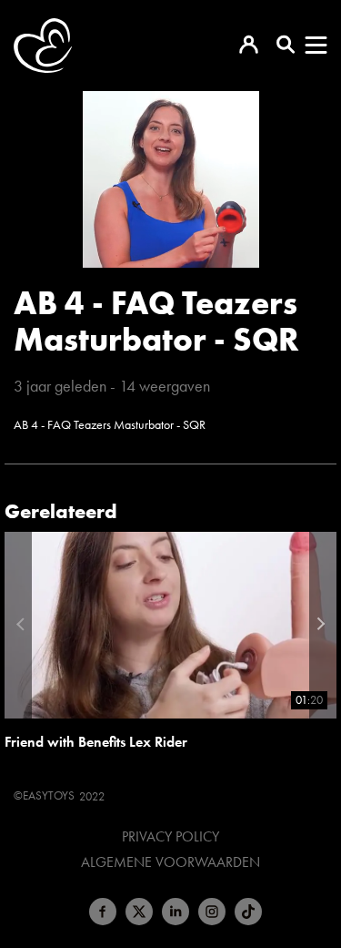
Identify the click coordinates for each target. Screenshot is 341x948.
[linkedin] (175, 911)
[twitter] (139, 911)
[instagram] (212, 911)
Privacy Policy (170, 837)
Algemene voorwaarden (170, 862)
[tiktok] (248, 911)
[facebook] (102, 911)
